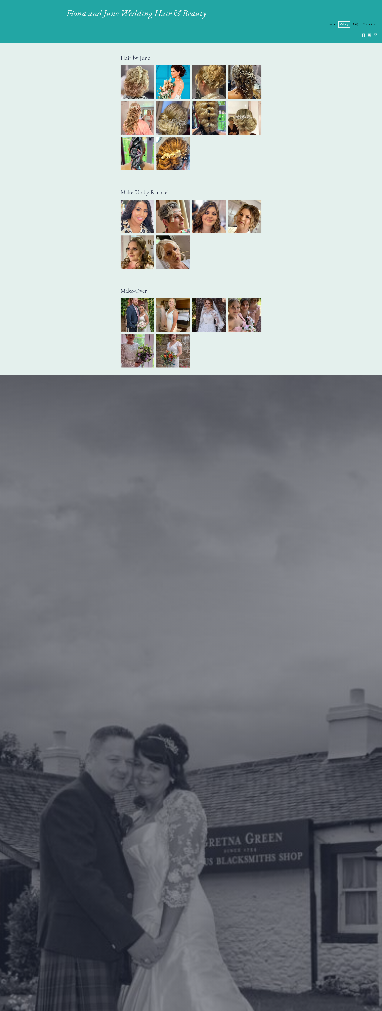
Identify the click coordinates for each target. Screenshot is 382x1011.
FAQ (355, 24)
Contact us (369, 24)
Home (331, 24)
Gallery (344, 24)
